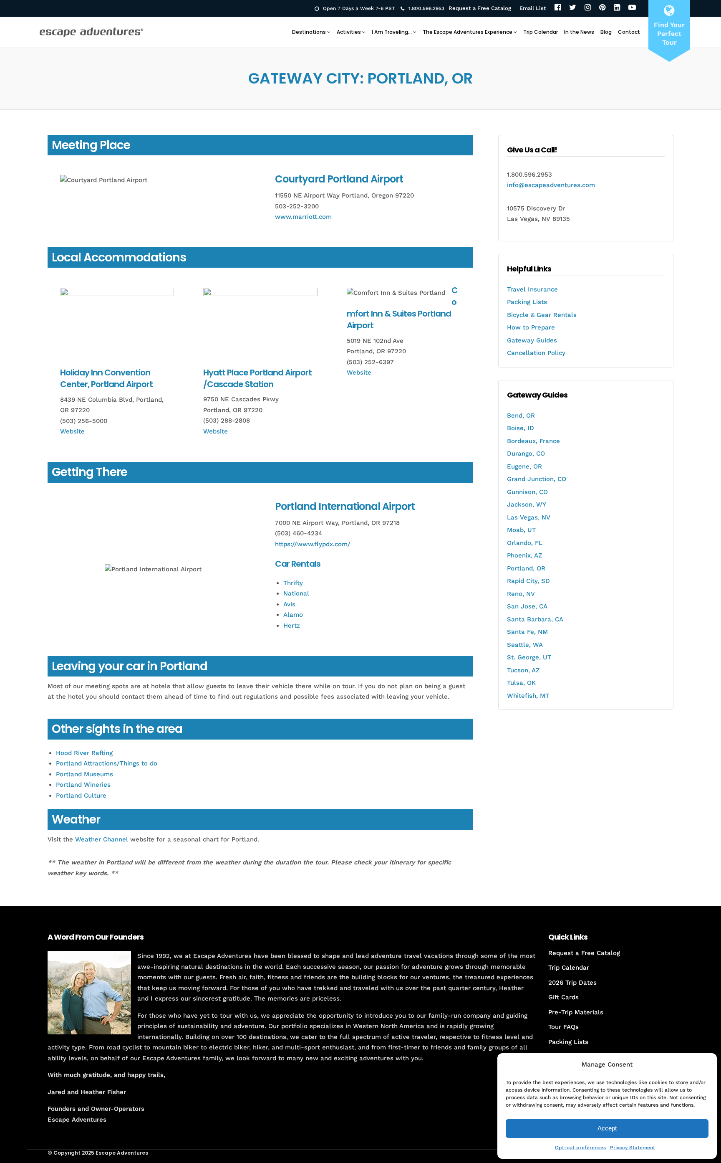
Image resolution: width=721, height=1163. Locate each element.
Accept (607, 1128)
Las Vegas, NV (528, 517)
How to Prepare (531, 327)
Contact (629, 31)
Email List (532, 8)
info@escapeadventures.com (551, 185)
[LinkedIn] (617, 8)
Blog (606, 31)
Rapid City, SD (528, 581)
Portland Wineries (83, 784)
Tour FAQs (563, 1027)
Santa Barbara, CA (535, 619)
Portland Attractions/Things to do (106, 763)
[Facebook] (558, 8)
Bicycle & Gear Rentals (542, 315)
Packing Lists (527, 302)
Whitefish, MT (528, 695)
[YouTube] (632, 8)
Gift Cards (563, 997)
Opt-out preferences (580, 1147)
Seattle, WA (525, 645)
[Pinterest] (602, 8)
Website (72, 431)
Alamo (293, 614)
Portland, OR (526, 568)
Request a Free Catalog (480, 8)
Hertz (291, 625)
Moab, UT (521, 530)
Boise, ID (520, 428)
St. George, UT (529, 657)
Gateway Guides (532, 340)
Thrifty (293, 583)
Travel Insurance (532, 289)
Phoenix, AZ (524, 555)
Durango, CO (526, 453)
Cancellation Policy (536, 353)
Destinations (309, 31)
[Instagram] (588, 8)
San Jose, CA (527, 606)
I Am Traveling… (392, 31)
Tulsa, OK (521, 683)
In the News (579, 31)
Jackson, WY (526, 504)
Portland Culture (81, 795)
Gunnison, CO (527, 492)
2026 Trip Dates (572, 982)
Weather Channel (101, 839)
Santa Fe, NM (527, 632)
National (296, 593)
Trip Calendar (540, 31)
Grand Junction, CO (536, 479)
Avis (289, 604)
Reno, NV (521, 594)
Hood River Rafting (84, 753)
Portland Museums (84, 774)
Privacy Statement (632, 1147)
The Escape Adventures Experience (467, 31)
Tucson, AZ (523, 670)
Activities (349, 31)
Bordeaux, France (533, 441)
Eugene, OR (524, 466)
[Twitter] (572, 8)
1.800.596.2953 (426, 8)
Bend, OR (521, 415)
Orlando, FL (524, 543)
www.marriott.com (303, 216)
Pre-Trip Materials (575, 1012)
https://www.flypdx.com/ (312, 544)
